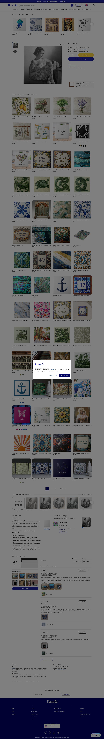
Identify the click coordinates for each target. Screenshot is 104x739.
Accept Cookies (64, 375)
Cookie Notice (52, 369)
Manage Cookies (53, 375)
